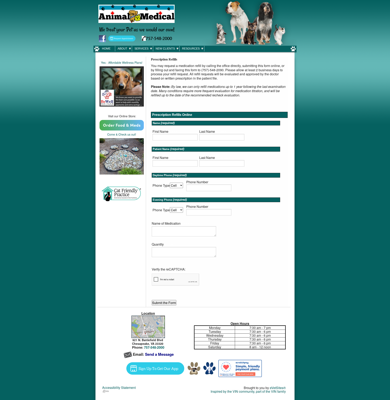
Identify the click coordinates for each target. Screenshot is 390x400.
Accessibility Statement (119, 387)
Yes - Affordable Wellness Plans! (121, 62)
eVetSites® (278, 387)
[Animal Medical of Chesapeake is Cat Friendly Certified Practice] (122, 194)
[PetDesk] (121, 38)
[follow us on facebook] (102, 38)
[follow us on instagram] (194, 368)
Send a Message (159, 354)
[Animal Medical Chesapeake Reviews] (122, 156)
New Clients (165, 48)
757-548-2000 (154, 347)
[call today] (157, 38)
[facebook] (209, 368)
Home (106, 48)
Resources (191, 48)
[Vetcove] (122, 124)
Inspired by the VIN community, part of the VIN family (248, 391)
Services (141, 48)
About (122, 48)
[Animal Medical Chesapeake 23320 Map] (148, 327)
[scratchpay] (240, 368)
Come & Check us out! (121, 134)
